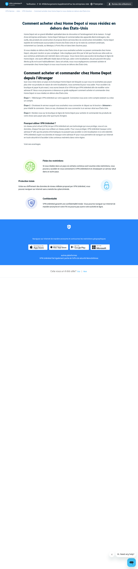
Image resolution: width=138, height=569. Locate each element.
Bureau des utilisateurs (121, 4)
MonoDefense (92, 258)
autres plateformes (69, 255)
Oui (78, 271)
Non (85, 271)
